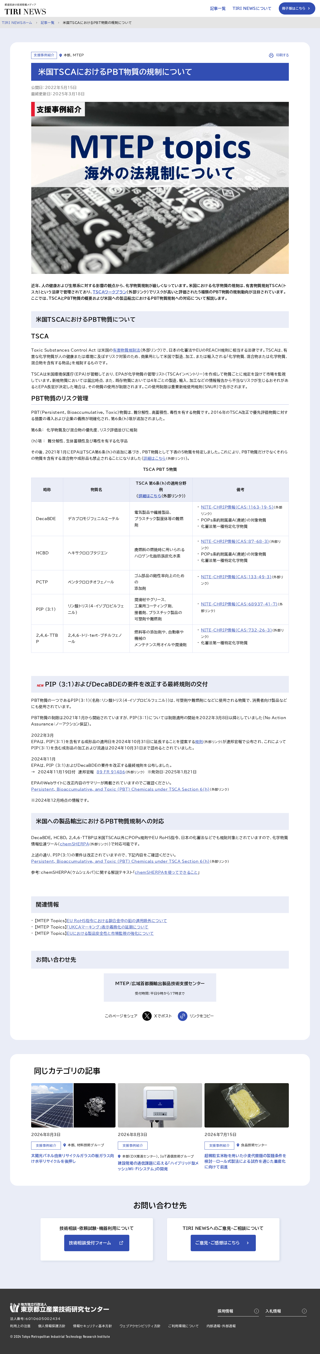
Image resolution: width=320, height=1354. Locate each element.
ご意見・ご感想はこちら (217, 1243)
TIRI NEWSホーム (17, 22)
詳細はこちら (154, 458)
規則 (199, 742)
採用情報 (225, 1311)
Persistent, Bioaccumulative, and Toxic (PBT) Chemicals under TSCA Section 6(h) (120, 789)
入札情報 (273, 1311)
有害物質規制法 (126, 350)
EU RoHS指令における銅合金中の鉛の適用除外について (117, 921)
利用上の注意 (20, 1326)
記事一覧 (218, 8)
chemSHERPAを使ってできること (166, 872)
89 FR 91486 (111, 772)
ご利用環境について (183, 1326)
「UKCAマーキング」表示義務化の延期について (108, 927)
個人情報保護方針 (52, 1326)
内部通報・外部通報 (221, 1326)
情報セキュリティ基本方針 (92, 1326)
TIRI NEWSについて (252, 8)
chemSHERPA (74, 844)
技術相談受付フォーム (90, 1243)
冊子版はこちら (293, 8)
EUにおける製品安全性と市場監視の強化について (110, 933)
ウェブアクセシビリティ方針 (140, 1326)
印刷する (282, 55)
